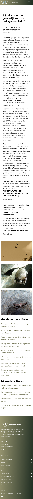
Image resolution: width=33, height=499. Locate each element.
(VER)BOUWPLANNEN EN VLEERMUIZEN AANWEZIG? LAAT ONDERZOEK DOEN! (16, 193)
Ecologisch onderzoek (6, 482)
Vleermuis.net (8, 215)
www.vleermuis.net (17, 173)
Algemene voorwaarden (7, 493)
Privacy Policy (18, 493)
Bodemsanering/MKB (6, 468)
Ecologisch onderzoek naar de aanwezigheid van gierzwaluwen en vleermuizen (13, 372)
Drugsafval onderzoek (6, 459)
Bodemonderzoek (5, 465)
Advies (3, 462)
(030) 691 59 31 (4, 444)
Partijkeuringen (5, 473)
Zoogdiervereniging (10, 212)
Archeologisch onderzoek (7, 485)
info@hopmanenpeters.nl (7, 446)
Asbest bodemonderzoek (7, 476)
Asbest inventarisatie (6, 479)
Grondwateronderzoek (7, 470)
